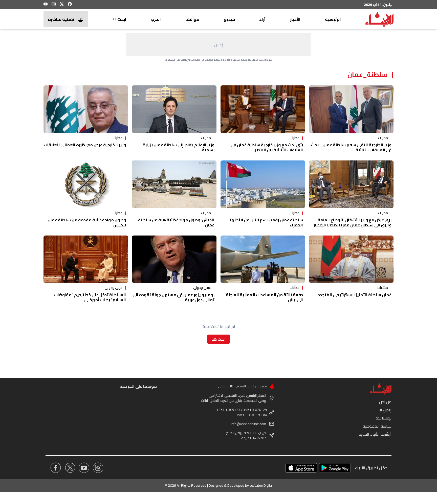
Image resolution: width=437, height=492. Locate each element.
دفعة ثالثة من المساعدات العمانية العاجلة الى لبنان (264, 297)
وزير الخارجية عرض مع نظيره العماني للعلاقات (85, 145)
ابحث (121, 19)
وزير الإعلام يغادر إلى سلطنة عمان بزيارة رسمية (178, 147)
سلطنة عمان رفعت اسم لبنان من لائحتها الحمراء (266, 222)
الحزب (156, 19)
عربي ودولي (202, 287)
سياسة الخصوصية (377, 426)
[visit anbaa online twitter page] (70, 468)
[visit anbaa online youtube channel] (84, 468)
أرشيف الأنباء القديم (375, 434)
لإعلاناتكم (383, 418)
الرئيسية (333, 19)
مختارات (382, 287)
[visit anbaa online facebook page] (56, 468)
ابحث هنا (218, 339)
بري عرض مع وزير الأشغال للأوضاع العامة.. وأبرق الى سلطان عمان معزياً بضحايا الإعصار (352, 222)
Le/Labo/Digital (261, 485)
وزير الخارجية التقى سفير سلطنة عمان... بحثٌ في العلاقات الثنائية (351, 147)
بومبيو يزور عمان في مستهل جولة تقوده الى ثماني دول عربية (173, 297)
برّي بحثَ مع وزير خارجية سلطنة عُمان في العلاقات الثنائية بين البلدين (267, 147)
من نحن (385, 402)
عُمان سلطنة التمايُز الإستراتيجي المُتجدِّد (354, 294)
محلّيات (383, 137)
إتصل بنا (385, 410)
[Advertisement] (218, 44)
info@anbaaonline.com (248, 423)
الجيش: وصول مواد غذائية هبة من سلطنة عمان (176, 222)
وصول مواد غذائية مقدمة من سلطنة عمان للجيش (87, 222)
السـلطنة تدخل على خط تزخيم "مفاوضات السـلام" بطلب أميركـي (90, 297)
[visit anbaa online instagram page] (98, 468)
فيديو (229, 19)
